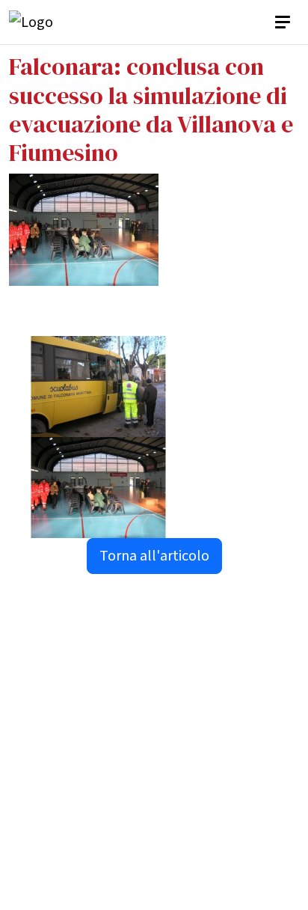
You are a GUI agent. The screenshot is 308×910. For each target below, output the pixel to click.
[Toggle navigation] (284, 22)
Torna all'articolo (154, 556)
